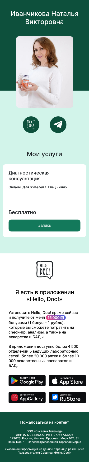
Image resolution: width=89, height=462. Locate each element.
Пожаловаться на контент (44, 422)
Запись (44, 225)
